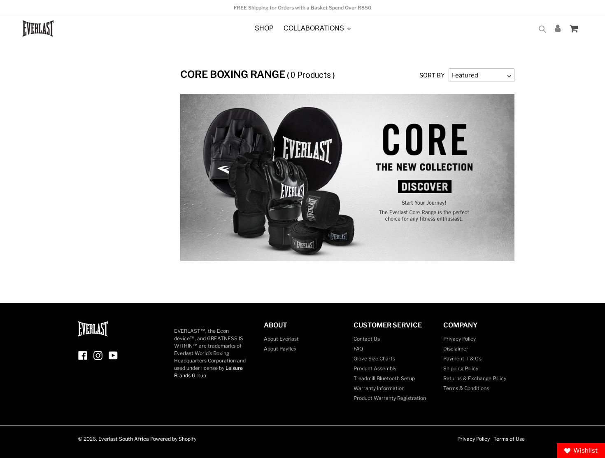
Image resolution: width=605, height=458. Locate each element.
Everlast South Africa (123, 439)
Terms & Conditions (466, 388)
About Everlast (281, 339)
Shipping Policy (460, 368)
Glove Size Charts (374, 358)
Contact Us (367, 339)
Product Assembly (375, 368)
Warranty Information (379, 388)
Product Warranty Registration (390, 398)
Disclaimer (455, 349)
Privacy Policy (459, 339)
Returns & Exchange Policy (474, 378)
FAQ (358, 349)
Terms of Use (509, 439)
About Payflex (280, 349)
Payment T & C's (462, 358)
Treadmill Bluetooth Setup (384, 378)
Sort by (432, 75)
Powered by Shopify (173, 439)
